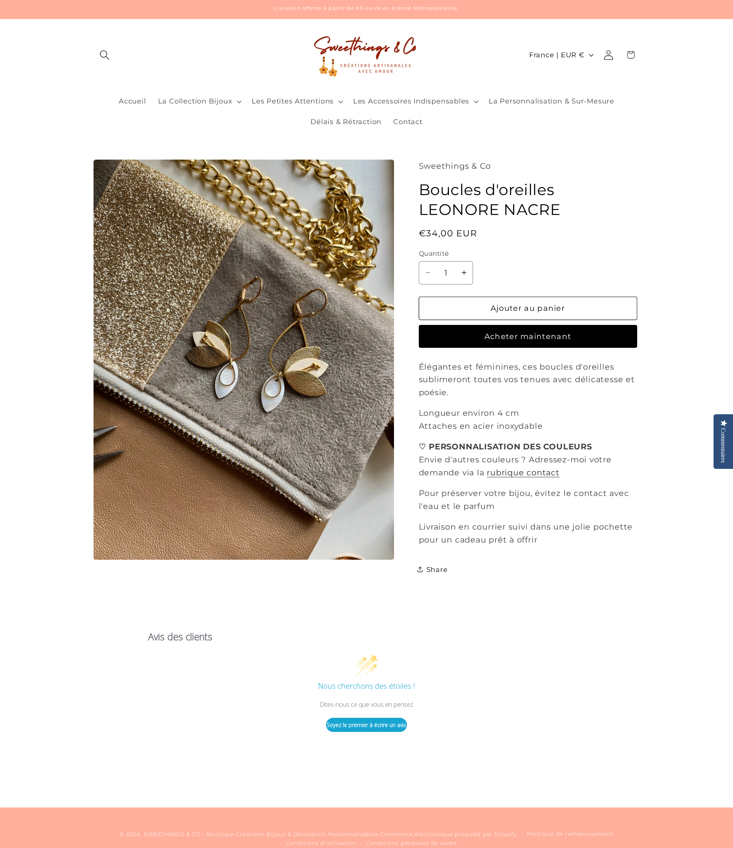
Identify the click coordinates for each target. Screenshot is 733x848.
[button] (104, 55)
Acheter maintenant (527, 336)
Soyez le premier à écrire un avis (366, 724)
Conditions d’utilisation (321, 843)
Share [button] (437, 569)
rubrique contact (523, 472)
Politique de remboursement (570, 833)
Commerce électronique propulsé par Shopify (448, 834)
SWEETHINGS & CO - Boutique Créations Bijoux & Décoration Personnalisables (261, 834)
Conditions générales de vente (411, 843)
